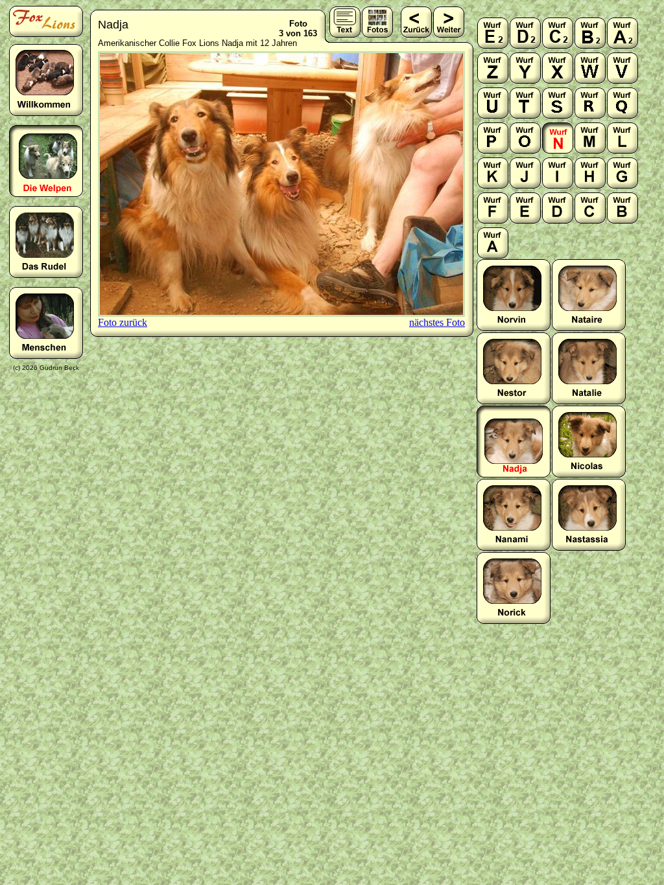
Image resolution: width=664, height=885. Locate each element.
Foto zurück (122, 322)
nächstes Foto (437, 322)
